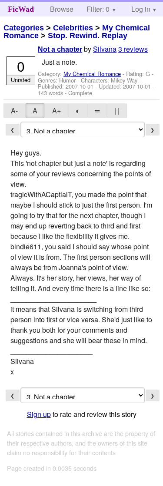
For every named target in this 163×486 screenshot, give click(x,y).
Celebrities (73, 27)
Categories (23, 27)
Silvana (104, 49)
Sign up (39, 414)
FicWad (21, 9)
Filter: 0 (98, 9)
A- (14, 111)
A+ (56, 111)
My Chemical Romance (92, 73)
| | (117, 111)
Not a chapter (60, 49)
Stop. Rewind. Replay (87, 35)
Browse (61, 9)
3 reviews (133, 49)
